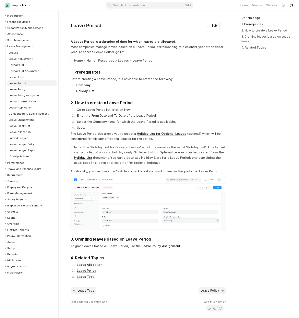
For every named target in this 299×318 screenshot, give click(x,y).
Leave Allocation (90, 265)
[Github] (291, 5)
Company (83, 85)
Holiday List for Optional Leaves (161, 134)
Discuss (257, 5)
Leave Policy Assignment (161, 246)
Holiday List (85, 91)
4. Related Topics (253, 47)
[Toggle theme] (283, 5)
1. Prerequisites (252, 24)
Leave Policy (86, 270)
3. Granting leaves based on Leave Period (265, 39)
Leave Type (86, 277)
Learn (244, 5)
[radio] (209, 308)
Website (271, 5)
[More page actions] (222, 25)
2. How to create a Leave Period (264, 30)
